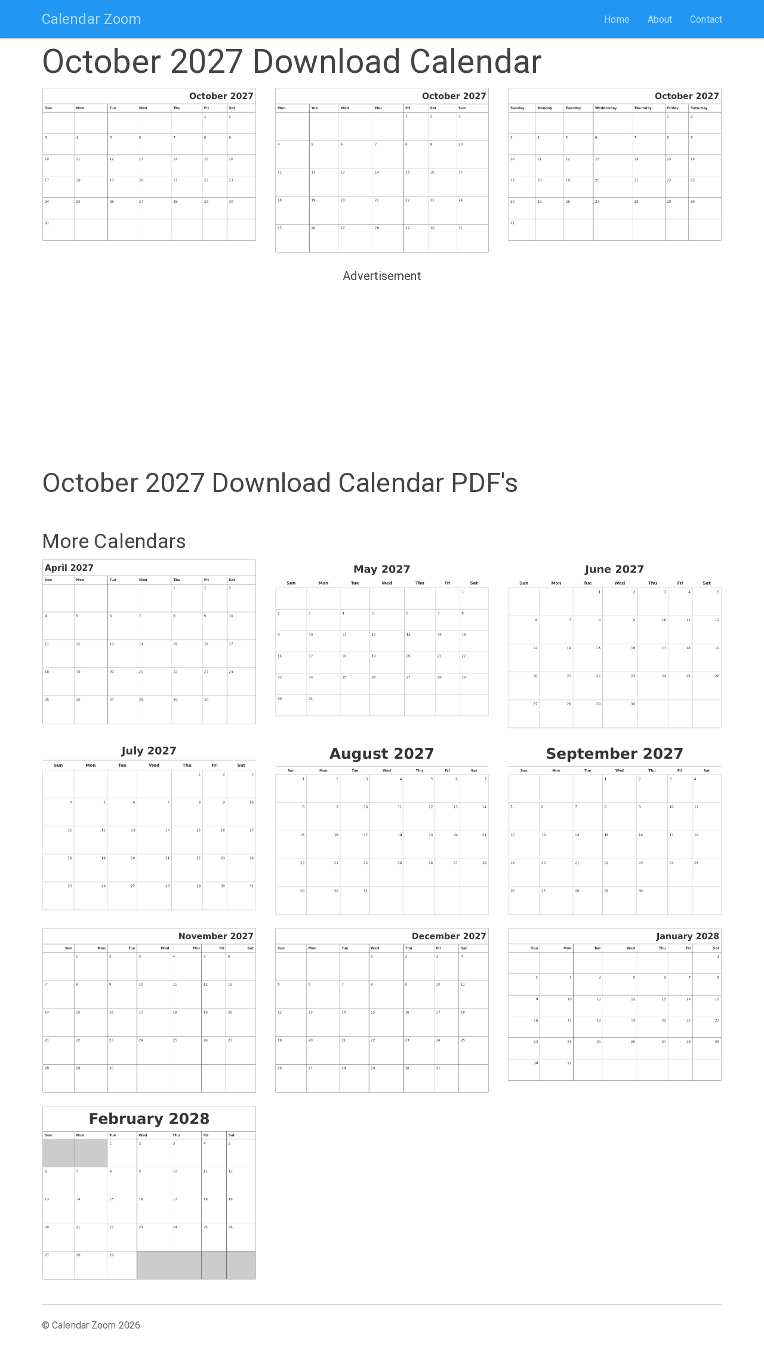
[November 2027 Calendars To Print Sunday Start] (149, 1010)
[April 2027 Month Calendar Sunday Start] (149, 642)
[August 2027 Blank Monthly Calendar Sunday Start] (382, 827)
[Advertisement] (382, 370)
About (660, 19)
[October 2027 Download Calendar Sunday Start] (149, 169)
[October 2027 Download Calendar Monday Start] (382, 170)
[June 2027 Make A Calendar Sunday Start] (614, 643)
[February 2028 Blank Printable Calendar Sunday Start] (149, 1192)
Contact (706, 19)
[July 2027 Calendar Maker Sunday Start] (149, 825)
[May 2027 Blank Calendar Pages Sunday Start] (382, 641)
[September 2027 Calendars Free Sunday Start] (614, 827)
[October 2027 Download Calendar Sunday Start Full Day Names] (614, 169)
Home (616, 19)
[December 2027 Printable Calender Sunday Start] (382, 1010)
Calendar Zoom (91, 19)
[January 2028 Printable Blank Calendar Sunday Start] (614, 1009)
